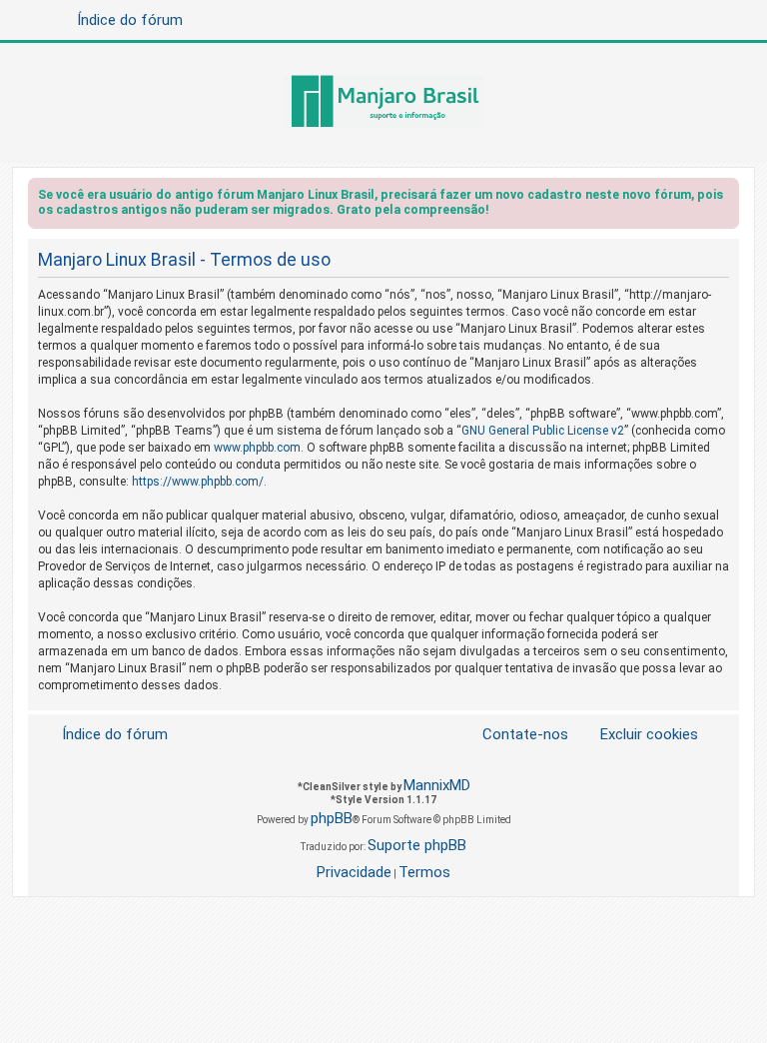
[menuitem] (637, 734)
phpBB (332, 818)
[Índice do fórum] (383, 103)
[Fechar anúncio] (726, 198)
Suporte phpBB (417, 845)
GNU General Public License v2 (542, 431)
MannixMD (436, 785)
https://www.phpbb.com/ (198, 482)
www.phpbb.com (257, 448)
